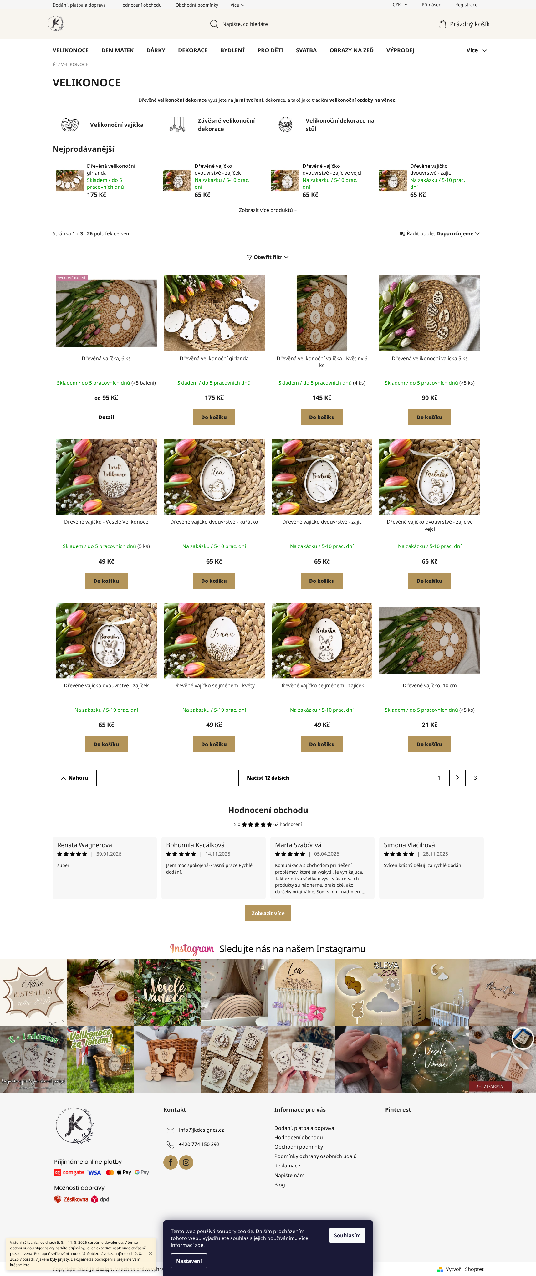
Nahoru (78, 777)
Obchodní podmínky (197, 5)
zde (199, 1245)
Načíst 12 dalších (268, 777)
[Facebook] (170, 1162)
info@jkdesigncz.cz (201, 1129)
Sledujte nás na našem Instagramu (293, 948)
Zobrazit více (268, 913)
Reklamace (287, 1165)
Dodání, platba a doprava (79, 5)
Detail (106, 417)
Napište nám (289, 1175)
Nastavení (189, 1261)
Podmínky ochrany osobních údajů (315, 1156)
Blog (279, 1184)
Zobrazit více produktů (266, 210)
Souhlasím (347, 1235)
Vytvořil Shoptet (465, 1269)
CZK (397, 5)
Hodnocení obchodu (141, 5)
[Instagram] (186, 1162)
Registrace (466, 5)
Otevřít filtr (268, 257)
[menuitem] (70, 50)
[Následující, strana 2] (457, 778)
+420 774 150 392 (199, 1144)
